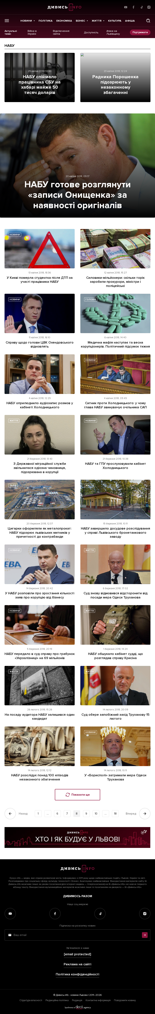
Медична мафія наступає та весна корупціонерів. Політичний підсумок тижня (115, 344)
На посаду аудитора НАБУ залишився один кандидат (39, 716)
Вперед (131, 813)
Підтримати (140, 32)
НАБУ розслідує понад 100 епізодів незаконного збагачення (39, 777)
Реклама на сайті (77, 964)
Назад (23, 813)
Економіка (64, 20)
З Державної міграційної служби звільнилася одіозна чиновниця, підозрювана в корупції (39, 468)
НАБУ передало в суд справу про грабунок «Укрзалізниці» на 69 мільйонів (40, 656)
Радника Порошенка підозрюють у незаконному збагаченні (115, 84)
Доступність (91, 32)
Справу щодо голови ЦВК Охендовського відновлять (40, 344)
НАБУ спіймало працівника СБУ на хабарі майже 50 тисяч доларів (40, 84)
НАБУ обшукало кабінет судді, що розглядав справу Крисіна (115, 656)
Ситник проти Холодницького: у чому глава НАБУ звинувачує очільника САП (115, 405)
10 (96, 813)
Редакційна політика (57, 1000)
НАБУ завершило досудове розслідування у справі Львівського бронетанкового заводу (115, 532)
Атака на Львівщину (113, 32)
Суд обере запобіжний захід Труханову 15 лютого (115, 716)
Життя (97, 20)
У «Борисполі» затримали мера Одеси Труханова (115, 777)
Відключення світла (61, 32)
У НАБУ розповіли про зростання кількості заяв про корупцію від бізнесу (39, 595)
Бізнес (80, 20)
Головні (90, 234)
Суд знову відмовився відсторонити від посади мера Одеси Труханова (115, 595)
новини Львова (79, 995)
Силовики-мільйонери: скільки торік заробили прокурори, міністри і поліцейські (115, 282)
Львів (13, 485)
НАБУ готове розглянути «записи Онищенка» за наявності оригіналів (77, 195)
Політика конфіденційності (77, 974)
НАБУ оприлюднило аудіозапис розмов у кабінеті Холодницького (39, 405)
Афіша (130, 20)
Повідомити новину (125, 1000)
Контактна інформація (98, 1000)
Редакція (77, 1000)
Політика (46, 20)
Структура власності (30, 1000)
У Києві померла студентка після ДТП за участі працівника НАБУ (40, 280)
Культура (114, 20)
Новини (26, 20)
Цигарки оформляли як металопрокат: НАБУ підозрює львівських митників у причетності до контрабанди (39, 532)
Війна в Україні (32, 32)
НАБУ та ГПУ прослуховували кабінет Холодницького (115, 466)
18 (115, 813)
